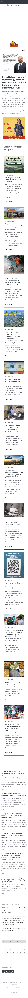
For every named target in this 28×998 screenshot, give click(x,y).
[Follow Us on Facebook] (3, 971)
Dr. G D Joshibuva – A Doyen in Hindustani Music (13, 524)
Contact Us (14, 992)
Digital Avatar (14, 984)
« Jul (14, 961)
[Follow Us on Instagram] (9, 971)
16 (24, 949)
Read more (8, 201)
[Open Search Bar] (26, 2)
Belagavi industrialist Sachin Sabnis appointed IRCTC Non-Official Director (12, 816)
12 (10, 949)
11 (7, 949)
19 (10, 952)
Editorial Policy (19, 990)
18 (7, 952)
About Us (9, 988)
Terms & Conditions (10, 990)
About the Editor (17, 988)
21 (17, 952)
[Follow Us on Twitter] (6, 971)
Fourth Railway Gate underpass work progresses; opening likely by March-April (13, 880)
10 (3, 949)
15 (20, 949)
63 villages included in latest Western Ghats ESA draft (13, 180)
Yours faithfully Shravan (13, 682)
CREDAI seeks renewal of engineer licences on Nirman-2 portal (14, 427)
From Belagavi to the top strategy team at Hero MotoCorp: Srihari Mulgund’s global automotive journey (14, 82)
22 (20, 952)
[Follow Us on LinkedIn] (12, 971)
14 (17, 949)
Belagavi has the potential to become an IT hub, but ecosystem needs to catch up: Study (14, 474)
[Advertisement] (14, 22)
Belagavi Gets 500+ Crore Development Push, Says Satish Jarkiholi (13, 773)
